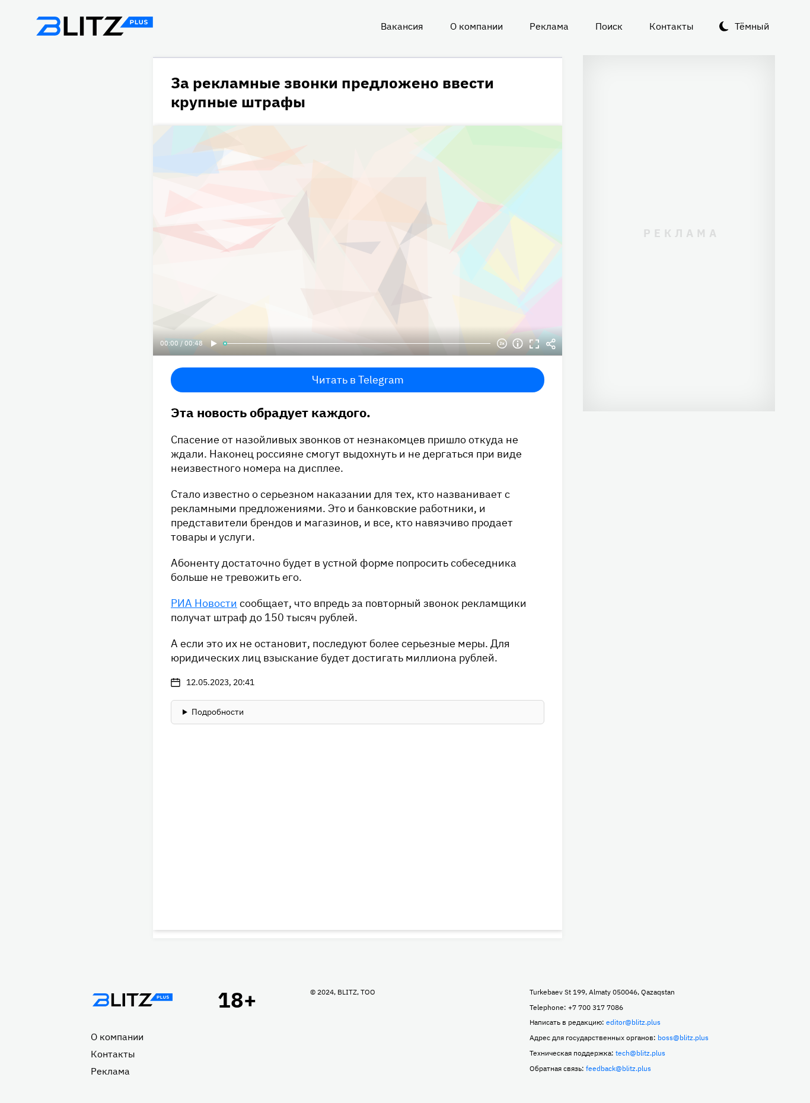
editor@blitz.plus (633, 1022)
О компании (476, 26)
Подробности (218, 711)
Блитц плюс (94, 26)
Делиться (551, 343)
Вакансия (402, 26)
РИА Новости (204, 603)
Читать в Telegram (358, 379)
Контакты (671, 26)
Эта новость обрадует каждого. (271, 412)
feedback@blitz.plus (618, 1068)
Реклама (549, 26)
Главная (132, 999)
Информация (517, 343)
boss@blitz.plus (683, 1037)
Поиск (609, 26)
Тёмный (752, 26)
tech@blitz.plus (640, 1052)
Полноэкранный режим (534, 343)
